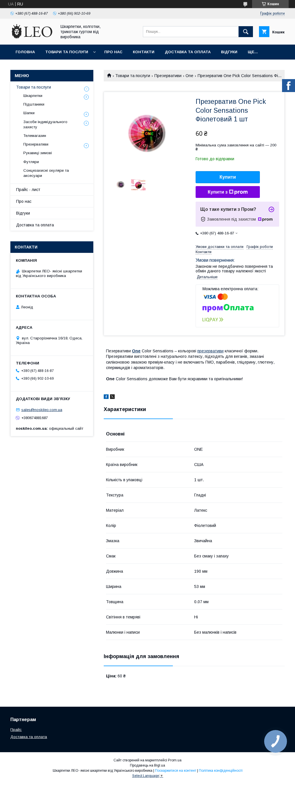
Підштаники (33, 104)
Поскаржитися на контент (175, 771)
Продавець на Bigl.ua (147, 765)
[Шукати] (246, 31)
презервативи (210, 351)
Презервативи (167, 75)
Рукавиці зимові (37, 153)
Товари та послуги (66, 52)
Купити (228, 177)
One (189, 75)
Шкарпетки (32, 95)
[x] (112, 397)
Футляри (31, 162)
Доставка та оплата (188, 52)
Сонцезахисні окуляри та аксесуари (46, 173)
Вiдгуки (229, 52)
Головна (25, 52)
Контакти (143, 52)
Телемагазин (34, 135)
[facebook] (106, 397)
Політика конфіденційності (221, 771)
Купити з (218, 192)
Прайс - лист (28, 189)
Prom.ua (174, 760)
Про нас (113, 52)
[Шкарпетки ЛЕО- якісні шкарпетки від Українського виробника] (32, 37)
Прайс (16, 729)
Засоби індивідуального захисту (45, 124)
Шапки (29, 113)
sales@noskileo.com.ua (41, 410)
